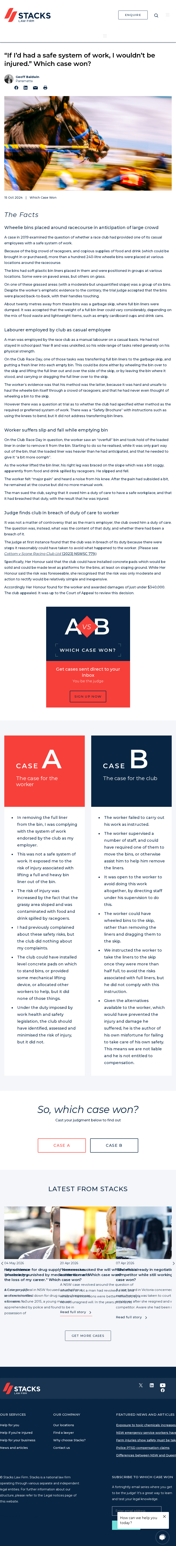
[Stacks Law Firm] (27, 15)
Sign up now (88, 696)
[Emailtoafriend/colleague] (35, 87)
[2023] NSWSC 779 (49, 554)
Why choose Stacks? (69, 1440)
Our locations (63, 1425)
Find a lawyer (63, 1433)
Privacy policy (10, 1516)
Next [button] (174, 1263)
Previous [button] (2, 1263)
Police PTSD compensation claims (143, 1448)
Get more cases (88, 1336)
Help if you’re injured (16, 1433)
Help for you (9, 1425)
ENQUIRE (133, 15)
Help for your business (17, 1440)
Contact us (61, 1448)
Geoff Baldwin (27, 76)
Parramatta (24, 81)
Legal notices (40, 1516)
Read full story (73, 1312)
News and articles (14, 1448)
